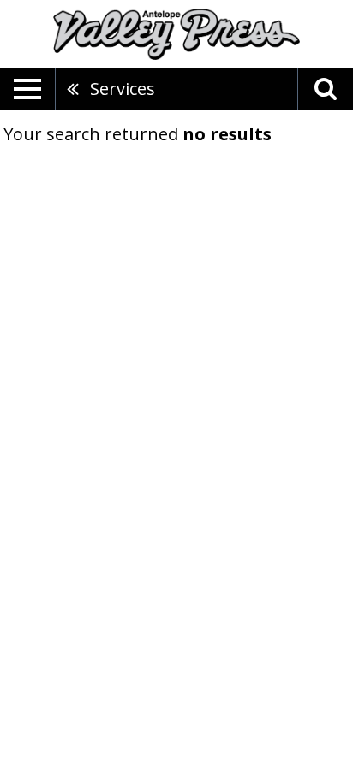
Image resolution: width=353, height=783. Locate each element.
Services (122, 88)
